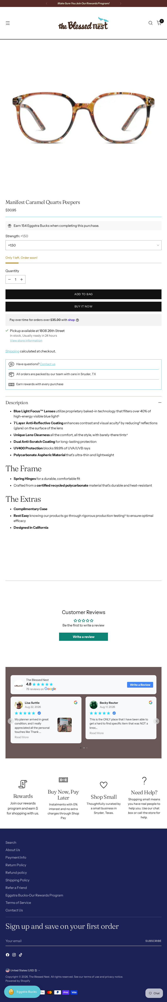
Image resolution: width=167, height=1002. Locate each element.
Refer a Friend (16, 888)
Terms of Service (18, 903)
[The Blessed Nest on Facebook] (7, 955)
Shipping (12, 351)
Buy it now (84, 306)
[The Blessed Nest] (83, 23)
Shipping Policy (17, 880)
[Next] (120, 3)
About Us (12, 850)
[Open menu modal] (7, 23)
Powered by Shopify (17, 980)
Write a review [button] (83, 637)
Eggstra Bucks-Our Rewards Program (34, 895)
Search (10, 842)
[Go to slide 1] (80, 748)
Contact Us (14, 910)
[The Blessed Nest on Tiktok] (21, 955)
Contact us (47, 364)
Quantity (12, 271)
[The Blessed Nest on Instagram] (14, 955)
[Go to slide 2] (84, 747)
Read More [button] (22, 737)
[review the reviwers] (75, 703)
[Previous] (46, 3)
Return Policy (15, 865)
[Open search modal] (150, 23)
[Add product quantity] (21, 279)
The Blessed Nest (39, 976)
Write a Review (140, 685)
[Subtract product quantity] (9, 279)
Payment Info (15, 857)
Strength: (16, 236)
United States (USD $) (23, 970)
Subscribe (153, 940)
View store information (26, 340)
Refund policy (16, 872)
